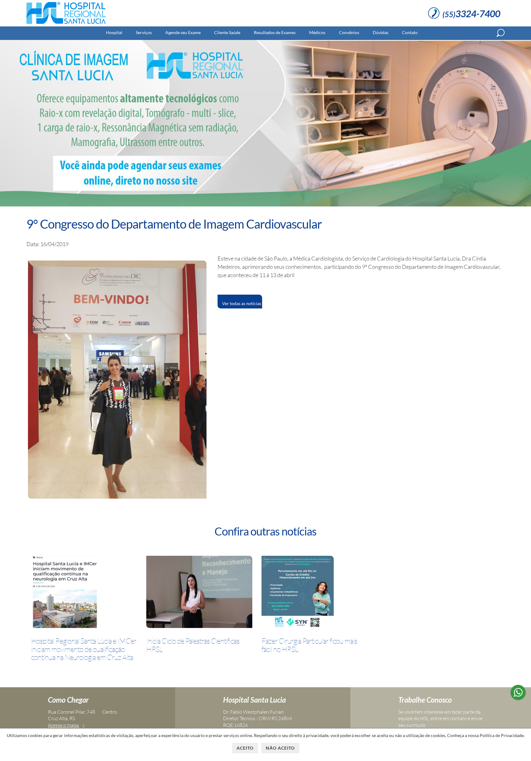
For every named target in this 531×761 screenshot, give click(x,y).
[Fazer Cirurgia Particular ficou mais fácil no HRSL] (298, 593)
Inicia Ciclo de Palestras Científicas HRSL (192, 645)
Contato (410, 32)
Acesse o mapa (64, 725)
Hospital (114, 32)
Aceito (245, 748)
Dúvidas (380, 32)
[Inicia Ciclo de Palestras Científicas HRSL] (199, 593)
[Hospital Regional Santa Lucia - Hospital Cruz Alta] (66, 24)
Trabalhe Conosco (425, 699)
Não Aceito (280, 748)
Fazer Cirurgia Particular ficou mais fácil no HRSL (309, 645)
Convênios (349, 32)
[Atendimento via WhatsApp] (518, 698)
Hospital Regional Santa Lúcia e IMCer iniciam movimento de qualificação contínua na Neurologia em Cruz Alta (83, 649)
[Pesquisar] (501, 33)
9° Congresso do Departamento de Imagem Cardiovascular (174, 224)
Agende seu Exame (183, 32)
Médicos (317, 32)
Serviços (144, 32)
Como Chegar (68, 699)
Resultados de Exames (275, 32)
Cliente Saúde (227, 32)
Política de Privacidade (502, 735)
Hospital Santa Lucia (254, 699)
